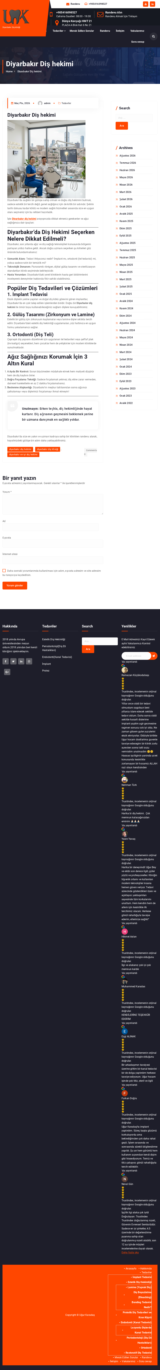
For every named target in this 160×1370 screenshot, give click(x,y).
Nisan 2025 (126, 272)
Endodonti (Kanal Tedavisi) (136, 1322)
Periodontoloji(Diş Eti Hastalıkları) (54, 648)
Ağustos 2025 (127, 242)
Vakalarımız (137, 30)
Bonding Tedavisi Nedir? (141, 1305)
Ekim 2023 (125, 373)
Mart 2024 (125, 352)
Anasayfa (131, 1268)
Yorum (7, 491)
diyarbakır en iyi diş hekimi (23, 454)
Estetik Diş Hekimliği (53, 639)
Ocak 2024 (126, 366)
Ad (3, 521)
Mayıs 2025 (126, 264)
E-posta (6, 537)
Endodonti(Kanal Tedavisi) (57, 657)
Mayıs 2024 (126, 337)
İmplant (46, 663)
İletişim (120, 30)
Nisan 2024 (126, 344)
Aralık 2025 (126, 213)
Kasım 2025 (126, 221)
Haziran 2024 (127, 330)
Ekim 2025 (125, 228)
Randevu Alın (113, 12)
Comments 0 (90, 452)
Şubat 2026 (126, 199)
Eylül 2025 (125, 235)
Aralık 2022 (126, 403)
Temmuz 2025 (128, 250)
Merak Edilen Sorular (82, 30)
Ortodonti (146, 1347)
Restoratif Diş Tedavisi (139, 1352)
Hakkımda (146, 1268)
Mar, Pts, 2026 (22, 103)
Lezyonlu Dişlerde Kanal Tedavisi (141, 1330)
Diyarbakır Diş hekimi (30, 71)
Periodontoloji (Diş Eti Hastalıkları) (139, 1340)
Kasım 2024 (126, 308)
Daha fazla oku (130, 1252)
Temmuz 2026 (128, 162)
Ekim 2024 (125, 315)
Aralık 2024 (126, 301)
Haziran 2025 (127, 257)
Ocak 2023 (126, 395)
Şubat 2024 (126, 359)
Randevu (75, 4)
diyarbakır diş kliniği (47, 449)
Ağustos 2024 (127, 322)
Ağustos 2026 (127, 155)
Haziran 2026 (127, 170)
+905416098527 (98, 4)
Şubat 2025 (126, 286)
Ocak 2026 (126, 206)
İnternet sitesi (10, 554)
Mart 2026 (125, 192)
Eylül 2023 (125, 381)
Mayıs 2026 (126, 177)
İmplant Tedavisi (142, 1277)
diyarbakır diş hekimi (20, 449)
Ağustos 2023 (127, 388)
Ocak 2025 (126, 293)
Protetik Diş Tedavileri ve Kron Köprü (137, 1315)
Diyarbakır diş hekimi (24, 218)
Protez (45, 670)
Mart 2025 (125, 279)
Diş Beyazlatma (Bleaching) (142, 1295)
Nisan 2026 (126, 184)
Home (9, 71)
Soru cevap (137, 41)
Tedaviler (58, 30)
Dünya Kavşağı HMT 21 (77, 21)
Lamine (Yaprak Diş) (139, 1287)
